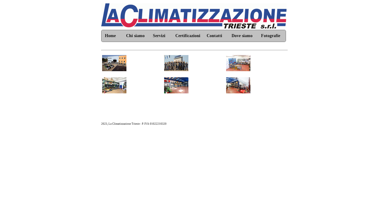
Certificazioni (187, 35)
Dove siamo (242, 35)
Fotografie (270, 35)
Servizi (159, 35)
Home (110, 35)
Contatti (214, 35)
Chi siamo (135, 35)
